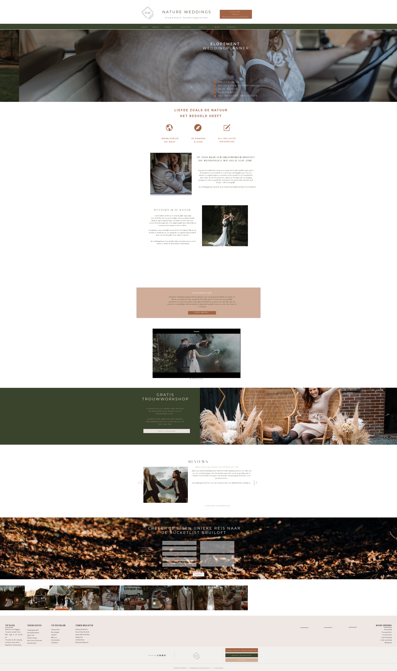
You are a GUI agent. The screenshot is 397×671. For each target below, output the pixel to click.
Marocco (54, 637)
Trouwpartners (386, 632)
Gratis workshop (386, 640)
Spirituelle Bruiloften (82, 634)
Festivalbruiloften (33, 633)
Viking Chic (79, 637)
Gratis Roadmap (386, 637)
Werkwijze (388, 643)
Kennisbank (388, 630)
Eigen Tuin (30, 635)
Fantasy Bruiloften (81, 629)
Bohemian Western (82, 642)
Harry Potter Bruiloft (82, 632)
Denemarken (55, 640)
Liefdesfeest (79, 640)
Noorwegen (55, 632)
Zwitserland (55, 630)
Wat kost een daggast (12, 629)
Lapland (53, 635)
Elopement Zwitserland (13, 645)
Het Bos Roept (32, 638)
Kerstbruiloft (31, 643)
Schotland (54, 643)
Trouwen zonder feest (13, 632)
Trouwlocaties (387, 635)
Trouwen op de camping (13, 640)
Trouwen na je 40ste (12, 642)
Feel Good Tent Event (34, 640)
